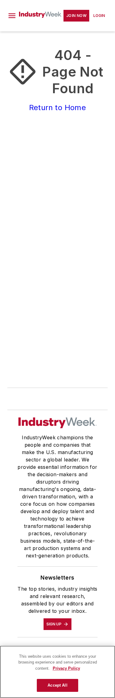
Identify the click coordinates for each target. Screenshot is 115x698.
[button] (12, 15)
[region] (57, 672)
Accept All (57, 685)
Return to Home (57, 107)
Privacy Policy (66, 668)
